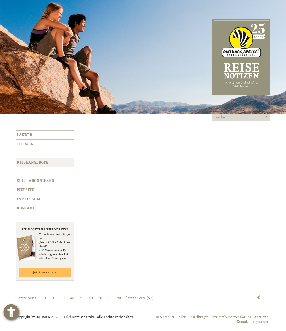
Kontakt (25, 208)
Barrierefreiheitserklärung (230, 317)
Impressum (28, 199)
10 (44, 298)
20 (53, 298)
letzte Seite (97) (140, 298)
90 (119, 298)
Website (25, 190)
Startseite (260, 317)
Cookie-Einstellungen (192, 317)
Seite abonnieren (35, 181)
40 (72, 298)
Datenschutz (165, 317)
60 (91, 298)
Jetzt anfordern (45, 272)
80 (109, 298)
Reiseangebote (32, 162)
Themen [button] (26, 144)
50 (81, 298)
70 (100, 298)
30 (63, 298)
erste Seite (27, 298)
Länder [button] (25, 135)
